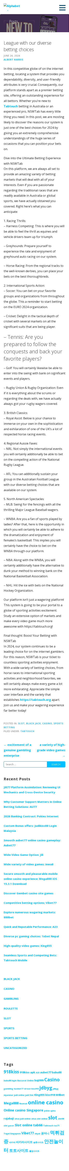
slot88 (61, 1118)
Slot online (23, 1125)
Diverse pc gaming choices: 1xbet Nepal (31, 936)
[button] (63, 7)
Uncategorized (15, 1048)
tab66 (38, 1125)
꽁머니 (45, 1133)
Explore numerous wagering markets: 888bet (30, 914)
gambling (8, 1088)
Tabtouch (11, 106)
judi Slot (29, 1095)
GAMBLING (11, 998)
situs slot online (39, 1118)
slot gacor (9, 1125)
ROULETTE (11, 1008)
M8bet (60, 1095)
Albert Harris (13, 59)
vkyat (37, 1133)
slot (52, 1117)
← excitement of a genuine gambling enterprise (17, 750)
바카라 (12, 1142)
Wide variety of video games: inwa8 (28, 864)
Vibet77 (27, 1133)
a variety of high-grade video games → (51, 750)
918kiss (11, 1072)
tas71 (56, 1125)
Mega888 (11, 1103)
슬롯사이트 (38, 1142)
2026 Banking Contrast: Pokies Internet (31, 816)
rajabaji (9, 1118)
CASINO (47, 723)
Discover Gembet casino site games (28, 893)
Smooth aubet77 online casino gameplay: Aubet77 (32, 842)
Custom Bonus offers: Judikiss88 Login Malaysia (30, 828)
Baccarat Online (25, 1080)
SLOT (21, 723)
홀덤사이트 (34, 1151)
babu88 (56, 1072)
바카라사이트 (24, 1142)
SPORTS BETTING (15, 1038)
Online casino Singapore (23, 1110)
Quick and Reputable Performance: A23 (31, 927)
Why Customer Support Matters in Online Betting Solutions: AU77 (32, 804)
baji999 (39, 1080)
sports (9, 1028)
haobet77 (18, 1088)
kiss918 (50, 1095)
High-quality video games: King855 (28, 946)
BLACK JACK (33, 723)
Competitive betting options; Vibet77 (30, 903)
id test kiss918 (31, 1088)
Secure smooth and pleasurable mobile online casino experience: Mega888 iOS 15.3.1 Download (31, 879)
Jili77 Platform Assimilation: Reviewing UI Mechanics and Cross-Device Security (32, 789)
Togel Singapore (12, 1133)
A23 (37, 1072)
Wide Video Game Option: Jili (23, 855)
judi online (19, 1095)
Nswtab (23, 1103)
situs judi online (23, 1118)
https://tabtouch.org (35, 700)
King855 (39, 1095)
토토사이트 (19, 1150)
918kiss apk (27, 1072)
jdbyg (45, 1088)
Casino (52, 1079)
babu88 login (10, 1080)
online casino (45, 1102)
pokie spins (50, 1110)
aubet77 (45, 1072)
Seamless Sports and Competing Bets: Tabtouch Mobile (30, 957)
